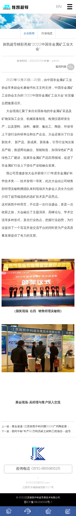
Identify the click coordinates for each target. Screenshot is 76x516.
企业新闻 (29, 33)
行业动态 (47, 33)
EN (58, 7)
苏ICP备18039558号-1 (38, 502)
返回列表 (61, 67)
